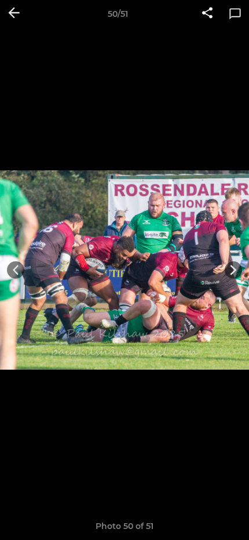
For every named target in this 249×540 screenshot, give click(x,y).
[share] (207, 14)
